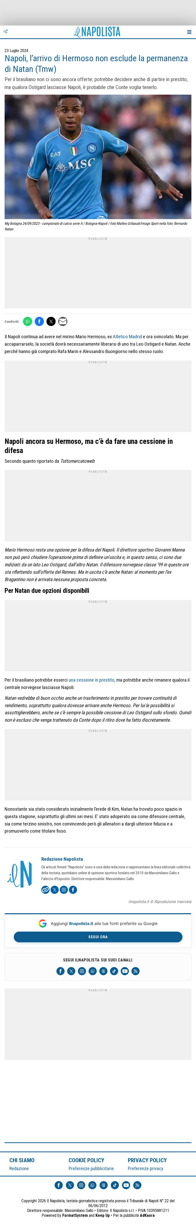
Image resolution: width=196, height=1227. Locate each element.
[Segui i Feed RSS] (135, 971)
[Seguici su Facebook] (60, 971)
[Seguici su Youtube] (125, 971)
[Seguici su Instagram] (82, 971)
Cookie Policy (87, 1160)
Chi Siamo (21, 1160)
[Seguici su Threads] (103, 971)
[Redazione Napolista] (20, 875)
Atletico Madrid (127, 337)
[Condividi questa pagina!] (5, 32)
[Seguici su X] (71, 971)
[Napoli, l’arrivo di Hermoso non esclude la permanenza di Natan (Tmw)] (98, 157)
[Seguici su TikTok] (114, 971)
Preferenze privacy (145, 1168)
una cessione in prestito (91, 680)
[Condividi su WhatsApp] (27, 321)
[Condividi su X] (51, 321)
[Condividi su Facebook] (39, 321)
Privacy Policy (147, 1160)
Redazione (19, 1168)
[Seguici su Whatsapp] (93, 971)
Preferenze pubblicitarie (91, 1168)
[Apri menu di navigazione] (189, 32)
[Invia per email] (62, 321)
